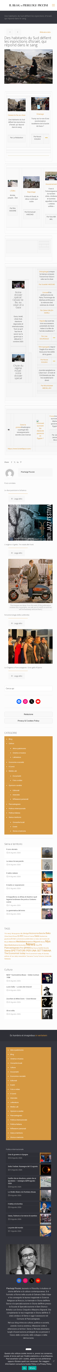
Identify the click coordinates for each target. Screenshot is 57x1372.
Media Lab (13, 771)
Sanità (40, 948)
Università (48, 956)
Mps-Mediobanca (11, 945)
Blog (10, 739)
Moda (43, 942)
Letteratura (17, 757)
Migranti (36, 942)
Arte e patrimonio (19, 748)
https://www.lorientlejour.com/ (19, 449)
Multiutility (21, 945)
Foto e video (17, 780)
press (27, 947)
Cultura (11, 743)
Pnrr (22, 948)
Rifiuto (32, 1368)
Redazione (28, 714)
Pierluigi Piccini (28, 472)
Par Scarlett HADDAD (47, 284)
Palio (37, 945)
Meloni (30, 942)
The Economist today (14, 953)
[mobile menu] (53, 5)
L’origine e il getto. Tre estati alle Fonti (19, 544)
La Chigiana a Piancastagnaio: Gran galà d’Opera (23, 667)
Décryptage (43, 272)
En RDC (20, 936)
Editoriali (16, 790)
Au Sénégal (25, 933)
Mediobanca (21, 941)
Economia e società (16, 762)
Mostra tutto (46, 32)
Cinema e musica (19, 753)
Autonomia (34, 933)
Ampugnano (16, 933)
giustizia (7, 939)
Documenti (17, 776)
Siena (7, 950)
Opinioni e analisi (15, 785)
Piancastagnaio (15, 804)
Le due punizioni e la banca (15, 490)
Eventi (15, 827)
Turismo (41, 956)
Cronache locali (19, 822)
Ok (24, 1368)
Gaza (36, 936)
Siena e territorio (15, 817)
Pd (41, 945)
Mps (48, 941)
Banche (42, 933)
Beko (48, 933)
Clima (6, 936)
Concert (45, 292)
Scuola (46, 948)
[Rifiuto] (53, 1361)
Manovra (12, 942)
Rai (32, 948)
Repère (42, 321)
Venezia (7, 959)
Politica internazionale (17, 809)
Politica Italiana (14, 813)
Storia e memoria (19, 831)
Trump (35, 956)
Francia (31, 936)
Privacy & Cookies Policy (28, 721)
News (30, 944)
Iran (14, 939)
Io (12, 939)
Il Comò (12, 767)
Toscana (30, 956)
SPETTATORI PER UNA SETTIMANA (31, 950)
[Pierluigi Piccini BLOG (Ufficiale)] (28, 5)
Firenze (26, 936)
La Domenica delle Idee (24, 939)
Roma (36, 948)
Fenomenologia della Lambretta (16, 615)
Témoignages (44, 347)
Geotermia (43, 936)
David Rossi (12, 936)
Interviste (16, 795)
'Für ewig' (7, 933)
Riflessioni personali (20, 799)
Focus (52, 416)
